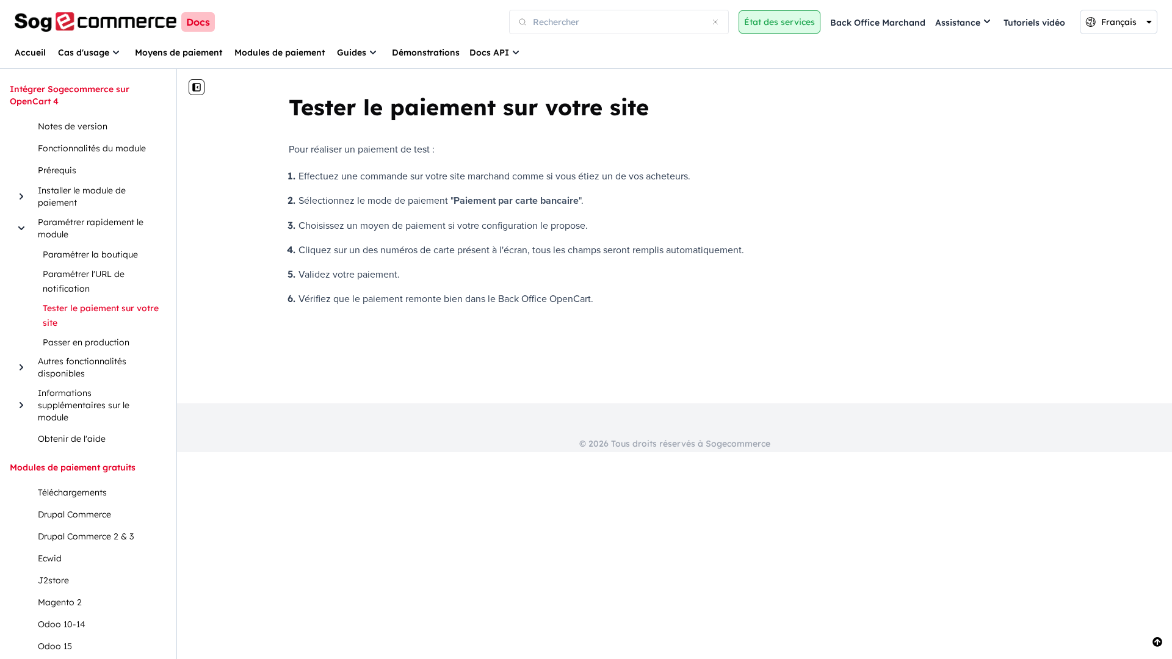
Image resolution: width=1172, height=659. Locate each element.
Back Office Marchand (877, 22)
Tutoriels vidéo (1034, 22)
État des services (779, 21)
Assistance (957, 22)
